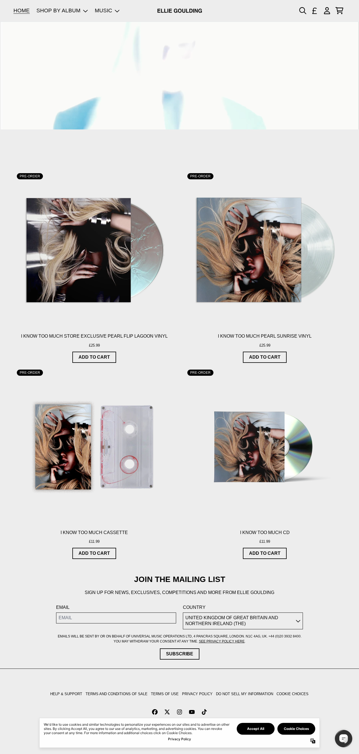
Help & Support (66, 694)
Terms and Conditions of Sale (117, 694)
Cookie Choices (293, 694)
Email (63, 607)
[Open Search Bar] (302, 11)
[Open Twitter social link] (167, 712)
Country (194, 607)
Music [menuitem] (103, 10)
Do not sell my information (244, 694)
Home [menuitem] (21, 10)
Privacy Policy (197, 694)
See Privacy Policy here (222, 641)
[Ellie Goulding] (179, 10)
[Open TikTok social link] (204, 712)
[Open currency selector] (315, 10)
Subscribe (179, 653)
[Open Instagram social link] (179, 712)
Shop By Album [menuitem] (58, 10)
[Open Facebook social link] (155, 712)
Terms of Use (165, 694)
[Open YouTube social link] (192, 712)
